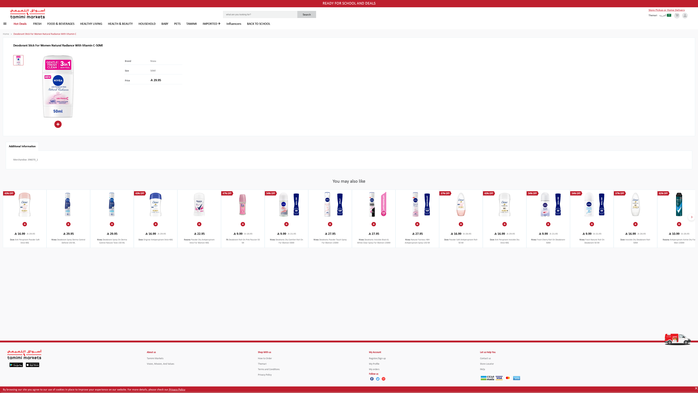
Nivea (153, 61)
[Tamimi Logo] (27, 14)
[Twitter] (378, 379)
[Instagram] (383, 379)
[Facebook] (372, 379)
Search (307, 14)
